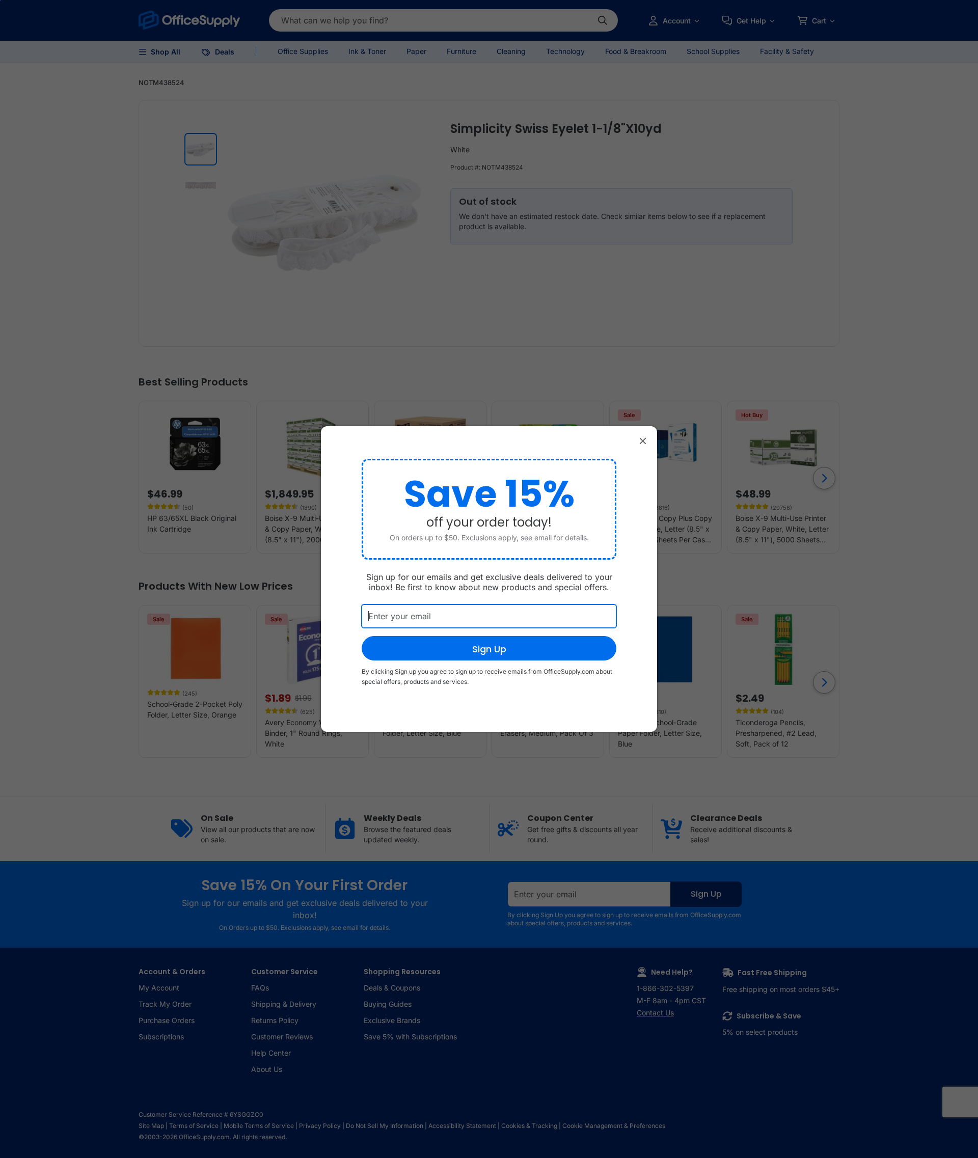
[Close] (643, 440)
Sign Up (489, 649)
